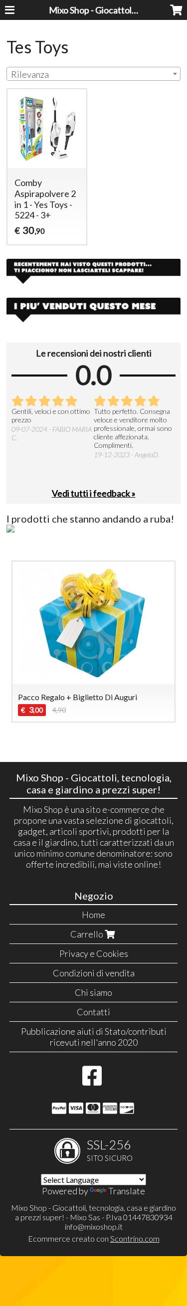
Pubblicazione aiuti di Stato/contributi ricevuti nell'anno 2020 (94, 1037)
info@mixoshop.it (94, 1226)
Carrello (87, 934)
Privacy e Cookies (93, 953)
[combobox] (93, 74)
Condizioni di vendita (94, 972)
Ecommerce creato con (94, 1238)
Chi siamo (93, 992)
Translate (126, 1190)
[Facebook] (92, 1080)
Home (93, 914)
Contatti (93, 1011)
